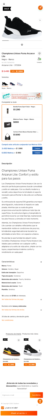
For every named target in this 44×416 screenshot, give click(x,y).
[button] (40, 20)
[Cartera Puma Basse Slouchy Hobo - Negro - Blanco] (7, 136)
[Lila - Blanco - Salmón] (19, 82)
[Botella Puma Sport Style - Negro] (7, 111)
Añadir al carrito (18, 413)
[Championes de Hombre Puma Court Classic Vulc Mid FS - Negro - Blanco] (32, 347)
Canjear (37, 148)
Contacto (39, 62)
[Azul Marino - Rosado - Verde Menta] (12, 82)
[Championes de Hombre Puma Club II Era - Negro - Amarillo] (12, 347)
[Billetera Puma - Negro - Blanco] (7, 123)
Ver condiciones (7, 320)
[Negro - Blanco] (5, 82)
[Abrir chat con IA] (40, 7)
